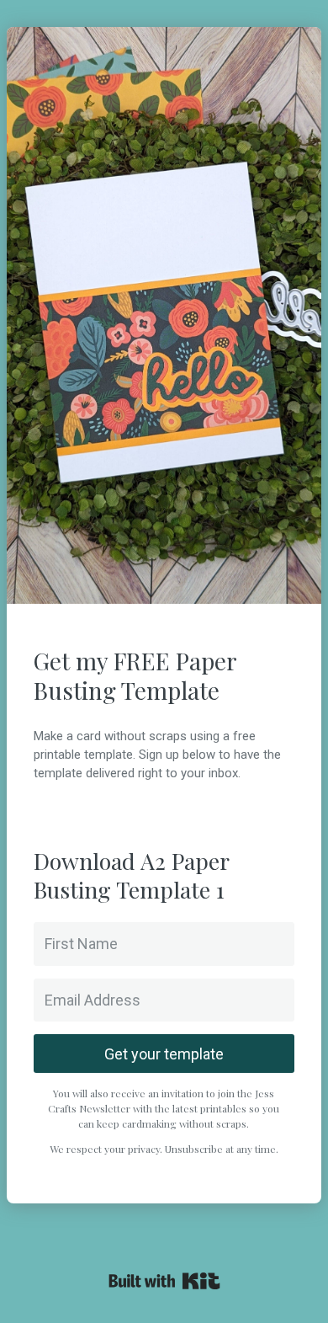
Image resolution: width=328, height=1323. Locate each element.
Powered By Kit (164, 1281)
